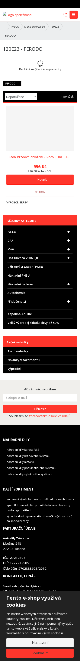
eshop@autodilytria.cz (26, 586)
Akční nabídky (17, 351)
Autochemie (16, 293)
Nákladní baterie (20, 284)
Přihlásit (40, 409)
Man (10, 249)
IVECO (11, 232)
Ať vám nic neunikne (40, 389)
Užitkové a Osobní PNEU (25, 267)
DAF (10, 241)
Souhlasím (40, 653)
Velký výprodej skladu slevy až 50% (33, 323)
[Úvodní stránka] (17, 14)
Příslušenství (16, 301)
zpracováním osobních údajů (49, 416)
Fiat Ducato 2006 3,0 (22, 258)
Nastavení (40, 642)
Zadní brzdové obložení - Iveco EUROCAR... (40, 157)
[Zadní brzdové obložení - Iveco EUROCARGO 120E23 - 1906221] (40, 128)
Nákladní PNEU (18, 275)
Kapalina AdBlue (19, 314)
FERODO (10, 83)
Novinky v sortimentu (23, 360)
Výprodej (14, 369)
